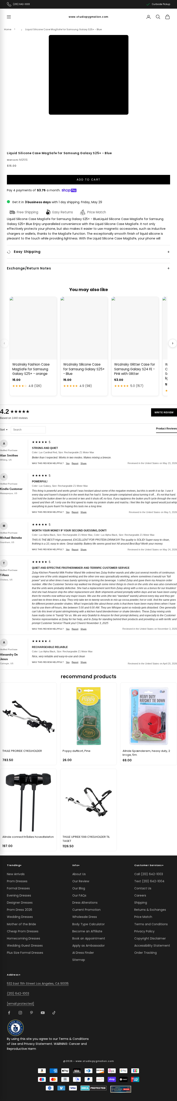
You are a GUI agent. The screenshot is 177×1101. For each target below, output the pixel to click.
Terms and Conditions (151, 924)
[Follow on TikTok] (54, 1013)
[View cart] (167, 16)
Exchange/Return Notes (29, 268)
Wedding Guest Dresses (25, 945)
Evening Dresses (19, 895)
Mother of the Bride (21, 924)
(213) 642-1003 (18, 993)
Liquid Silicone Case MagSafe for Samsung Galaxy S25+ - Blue (63, 29)
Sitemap (78, 960)
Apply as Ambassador (88, 945)
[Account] (148, 16)
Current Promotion (86, 910)
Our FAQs (79, 895)
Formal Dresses (18, 888)
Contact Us (142, 888)
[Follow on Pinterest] (31, 1013)
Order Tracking (145, 953)
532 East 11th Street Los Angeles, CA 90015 (38, 983)
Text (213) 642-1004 (149, 881)
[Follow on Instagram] (20, 1013)
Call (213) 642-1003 (148, 874)
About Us (79, 874)
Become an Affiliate (87, 931)
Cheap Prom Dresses (22, 931)
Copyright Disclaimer (150, 938)
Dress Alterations (85, 902)
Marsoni (12, 160)
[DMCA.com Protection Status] (94, 1088)
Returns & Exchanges (150, 910)
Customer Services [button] (149, 865)
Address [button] (14, 974)
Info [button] (76, 865)
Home (7, 29)
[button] (88, 74)
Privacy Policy (144, 931)
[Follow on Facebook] (9, 1013)
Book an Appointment (88, 938)
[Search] (158, 16)
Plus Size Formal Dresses (25, 953)
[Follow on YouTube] (43, 1013)
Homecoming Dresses (23, 938)
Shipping (140, 902)
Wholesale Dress (84, 917)
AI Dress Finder (83, 953)
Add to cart (89, 179)
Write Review (164, 412)
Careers (140, 895)
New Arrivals (16, 874)
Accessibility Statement (152, 945)
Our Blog (78, 888)
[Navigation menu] (9, 16)
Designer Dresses (20, 902)
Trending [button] (14, 865)
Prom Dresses (17, 881)
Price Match (143, 917)
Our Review (80, 881)
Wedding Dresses (20, 917)
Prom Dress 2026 (19, 910)
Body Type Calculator (88, 924)
